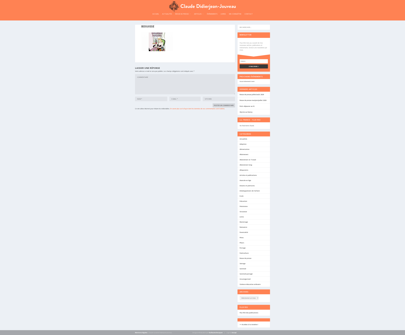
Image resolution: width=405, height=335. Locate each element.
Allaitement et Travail (248, 160)
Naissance (243, 227)
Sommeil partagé (246, 274)
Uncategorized (245, 279)
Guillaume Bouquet (216, 333)
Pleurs (242, 243)
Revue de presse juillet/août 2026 (252, 94)
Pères (242, 238)
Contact (248, 14)
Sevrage (242, 264)
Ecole (241, 196)
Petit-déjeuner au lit (247, 106)
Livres (223, 14)
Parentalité (244, 232)
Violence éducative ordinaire (250, 284)
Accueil (155, 14)
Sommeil (243, 269)
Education (243, 201)
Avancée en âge (245, 180)
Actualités (167, 14)
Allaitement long (246, 165)
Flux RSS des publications (249, 313)
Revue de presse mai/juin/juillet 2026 (253, 100)
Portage (243, 248)
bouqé (234, 333)
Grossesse (243, 212)
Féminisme (244, 206)
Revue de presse (182, 14)
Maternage (244, 222)
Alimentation (244, 149)
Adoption (243, 144)
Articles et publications (248, 175)
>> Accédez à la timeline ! (249, 324)
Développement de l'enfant (250, 191)
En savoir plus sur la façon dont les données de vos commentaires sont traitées (197, 109)
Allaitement (244, 154)
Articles (198, 14)
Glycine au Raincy (246, 112)
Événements (212, 14)
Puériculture (244, 253)
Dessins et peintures (247, 186)
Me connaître (235, 14)
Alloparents (244, 170)
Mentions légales (141, 333)
